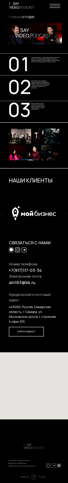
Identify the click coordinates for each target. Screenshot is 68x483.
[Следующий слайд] (66, 213)
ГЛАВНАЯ (15, 17)
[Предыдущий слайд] (2, 213)
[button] (26, 331)
